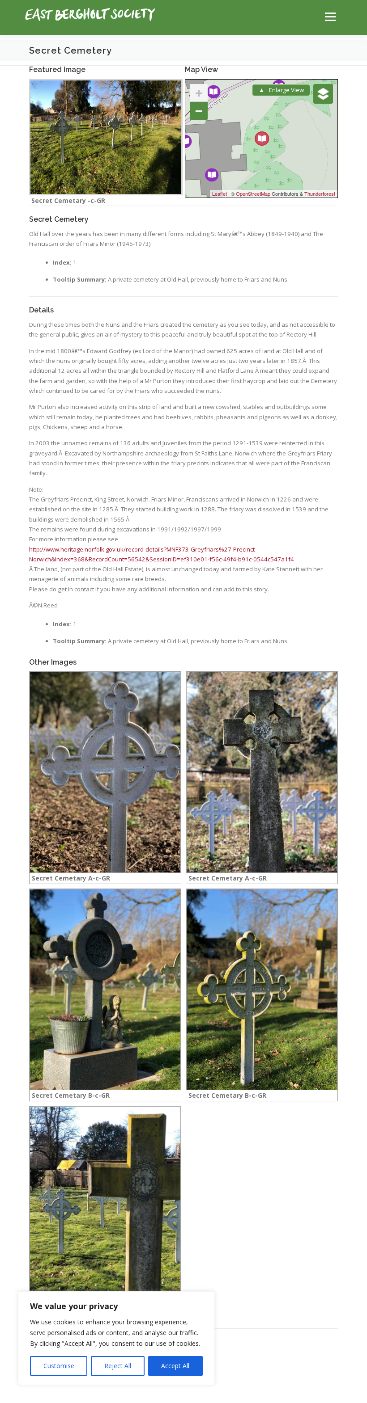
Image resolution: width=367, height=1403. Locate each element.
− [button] (199, 110)
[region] (116, 1338)
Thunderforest (319, 193)
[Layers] (323, 94)
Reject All (117, 1365)
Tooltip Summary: (80, 279)
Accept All (175, 1365)
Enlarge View (286, 90)
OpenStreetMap (253, 193)
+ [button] (199, 92)
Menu (330, 17)
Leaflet (219, 193)
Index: (62, 262)
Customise (58, 1365)
